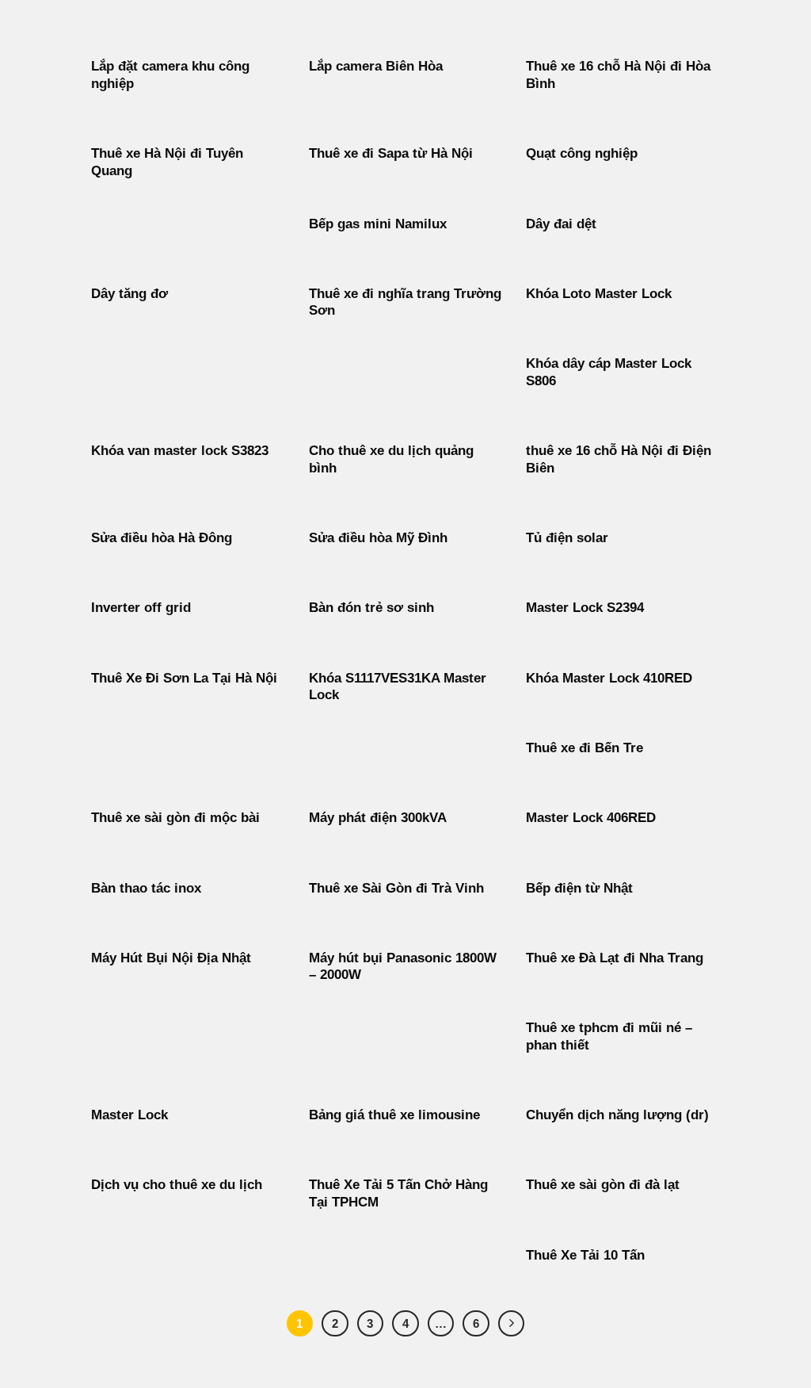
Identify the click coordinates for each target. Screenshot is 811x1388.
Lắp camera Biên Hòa (376, 66)
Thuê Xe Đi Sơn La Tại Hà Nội (184, 678)
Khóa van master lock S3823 (179, 450)
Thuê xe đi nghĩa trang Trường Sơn (405, 302)
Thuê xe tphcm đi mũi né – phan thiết (609, 1036)
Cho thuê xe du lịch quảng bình (391, 459)
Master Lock (129, 1114)
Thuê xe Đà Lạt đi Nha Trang (614, 957)
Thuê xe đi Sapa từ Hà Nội (391, 153)
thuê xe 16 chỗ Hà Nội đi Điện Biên (618, 459)
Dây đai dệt (561, 223)
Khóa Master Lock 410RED (609, 678)
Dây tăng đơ (129, 293)
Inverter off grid (141, 607)
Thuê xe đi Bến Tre (584, 747)
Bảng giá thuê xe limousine (394, 1114)
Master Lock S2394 (585, 607)
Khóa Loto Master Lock (599, 293)
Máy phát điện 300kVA (378, 817)
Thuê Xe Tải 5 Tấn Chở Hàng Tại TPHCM (398, 1193)
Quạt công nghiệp (582, 153)
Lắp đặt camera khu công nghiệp (170, 75)
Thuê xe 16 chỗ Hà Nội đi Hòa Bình (618, 75)
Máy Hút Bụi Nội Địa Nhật (171, 957)
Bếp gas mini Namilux (378, 223)
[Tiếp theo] (511, 1323)
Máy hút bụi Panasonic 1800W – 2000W (403, 966)
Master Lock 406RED (591, 817)
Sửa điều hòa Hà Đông (161, 537)
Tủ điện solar (567, 537)
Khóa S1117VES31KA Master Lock (397, 687)
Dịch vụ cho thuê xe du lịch (176, 1184)
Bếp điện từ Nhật (579, 888)
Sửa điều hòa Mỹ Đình (378, 537)
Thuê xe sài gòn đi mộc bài (175, 817)
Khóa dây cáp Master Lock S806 (608, 372)
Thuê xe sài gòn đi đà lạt (603, 1184)
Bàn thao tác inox (146, 888)
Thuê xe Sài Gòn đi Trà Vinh (396, 888)
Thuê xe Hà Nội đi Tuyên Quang (167, 162)
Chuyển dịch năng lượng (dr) (617, 1114)
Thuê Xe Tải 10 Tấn (585, 1255)
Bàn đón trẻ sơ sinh (371, 607)
